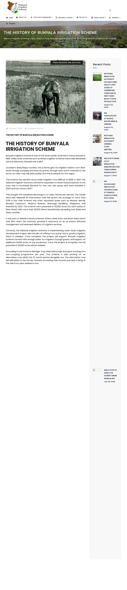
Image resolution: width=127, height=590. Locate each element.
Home (11, 18)
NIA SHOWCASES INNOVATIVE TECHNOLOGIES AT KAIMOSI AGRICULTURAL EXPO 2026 (111, 189)
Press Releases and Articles (66, 63)
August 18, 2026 (110, 152)
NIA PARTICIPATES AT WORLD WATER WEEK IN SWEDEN (110, 118)
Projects (83, 17)
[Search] (110, 10)
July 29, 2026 (109, 381)
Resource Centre (65, 18)
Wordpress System (35, 128)
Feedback (116, 18)
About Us (23, 17)
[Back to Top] (122, 586)
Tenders (12, 24)
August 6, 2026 (110, 201)
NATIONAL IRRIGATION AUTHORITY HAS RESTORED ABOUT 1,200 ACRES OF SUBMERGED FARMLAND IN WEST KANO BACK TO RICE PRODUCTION (110, 87)
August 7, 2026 (110, 175)
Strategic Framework (42, 17)
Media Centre (99, 18)
